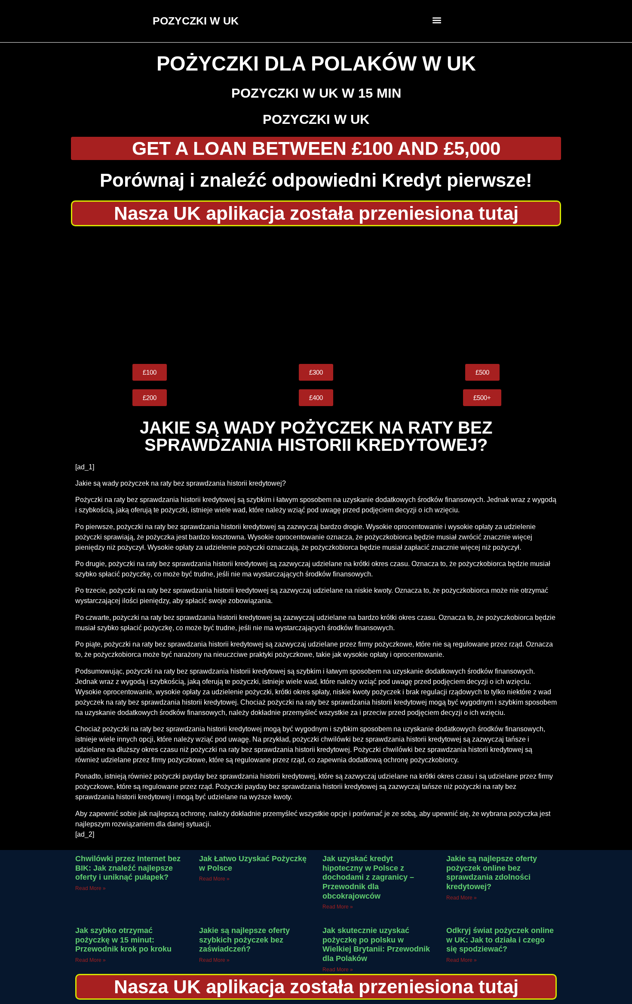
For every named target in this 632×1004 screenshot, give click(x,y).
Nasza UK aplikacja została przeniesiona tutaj (316, 213)
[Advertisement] (316, 295)
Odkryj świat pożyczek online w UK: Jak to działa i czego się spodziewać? (500, 939)
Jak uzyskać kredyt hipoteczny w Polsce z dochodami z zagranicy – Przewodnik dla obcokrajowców (368, 877)
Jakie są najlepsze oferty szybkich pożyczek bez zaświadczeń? (244, 939)
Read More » (90, 888)
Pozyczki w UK (316, 119)
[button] (437, 20)
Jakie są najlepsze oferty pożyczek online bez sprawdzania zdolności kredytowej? (491, 872)
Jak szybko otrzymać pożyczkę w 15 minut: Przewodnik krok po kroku (123, 939)
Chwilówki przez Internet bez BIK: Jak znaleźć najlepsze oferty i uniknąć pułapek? (128, 867)
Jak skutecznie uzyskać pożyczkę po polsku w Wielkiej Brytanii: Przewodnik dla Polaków (376, 944)
